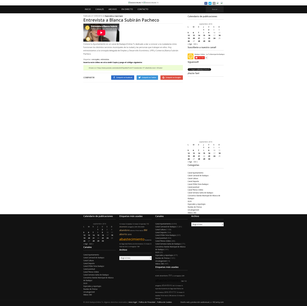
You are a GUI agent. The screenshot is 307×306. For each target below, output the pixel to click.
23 (209, 38)
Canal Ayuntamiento (195, 173)
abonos (132, 230)
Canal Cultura (193, 178)
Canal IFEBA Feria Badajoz (198, 184)
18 (219, 35)
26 (189, 41)
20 (194, 38)
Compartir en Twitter (149, 77)
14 (199, 35)
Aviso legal (133, 302)
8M (145, 230)
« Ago (190, 44)
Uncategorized (193, 210)
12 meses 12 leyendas (139, 224)
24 (214, 38)
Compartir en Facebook (124, 77)
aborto (123, 234)
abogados (131, 227)
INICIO (88, 9)
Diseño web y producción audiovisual (194, 302)
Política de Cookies (164, 302)
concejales (95, 59)
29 (204, 41)
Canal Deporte (193, 181)
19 (189, 38)
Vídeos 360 (192, 213)
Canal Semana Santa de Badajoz (200, 193)
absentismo (123, 227)
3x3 (126, 246)
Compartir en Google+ (173, 77)
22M (135, 227)
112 (147, 224)
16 (209, 35)
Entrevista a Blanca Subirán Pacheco (121, 20)
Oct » (196, 44)
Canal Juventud (193, 187)
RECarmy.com (218, 302)
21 (199, 38)
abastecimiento (132, 239)
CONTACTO (143, 9)
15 (204, 35)
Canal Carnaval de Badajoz (198, 175)
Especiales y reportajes (114, 16)
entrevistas (105, 59)
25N (139, 227)
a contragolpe (132, 246)
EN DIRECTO (127, 9)
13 (194, 35)
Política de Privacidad (147, 302)
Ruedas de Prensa (195, 207)
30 (209, 41)
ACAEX (142, 227)
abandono (124, 230)
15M (138, 246)
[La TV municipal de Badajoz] (136, 2)
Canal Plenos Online (195, 190)
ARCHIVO (113, 9)
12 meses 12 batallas (125, 224)
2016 (129, 234)
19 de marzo (139, 230)
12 (189, 35)
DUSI (190, 201)
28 (199, 41)
